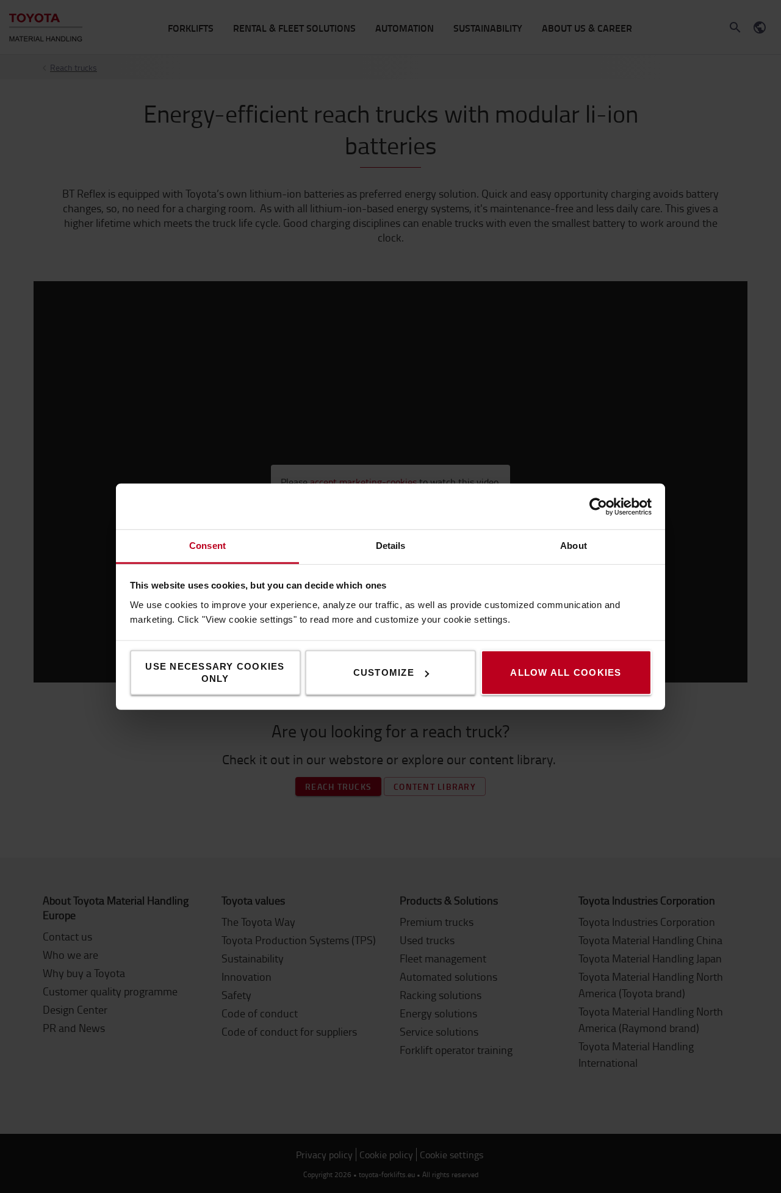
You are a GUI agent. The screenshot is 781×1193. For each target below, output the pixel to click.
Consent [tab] (207, 545)
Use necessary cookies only (214, 672)
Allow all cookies (565, 672)
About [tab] (573, 545)
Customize (383, 672)
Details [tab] (391, 545)
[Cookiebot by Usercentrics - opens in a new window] (598, 506)
